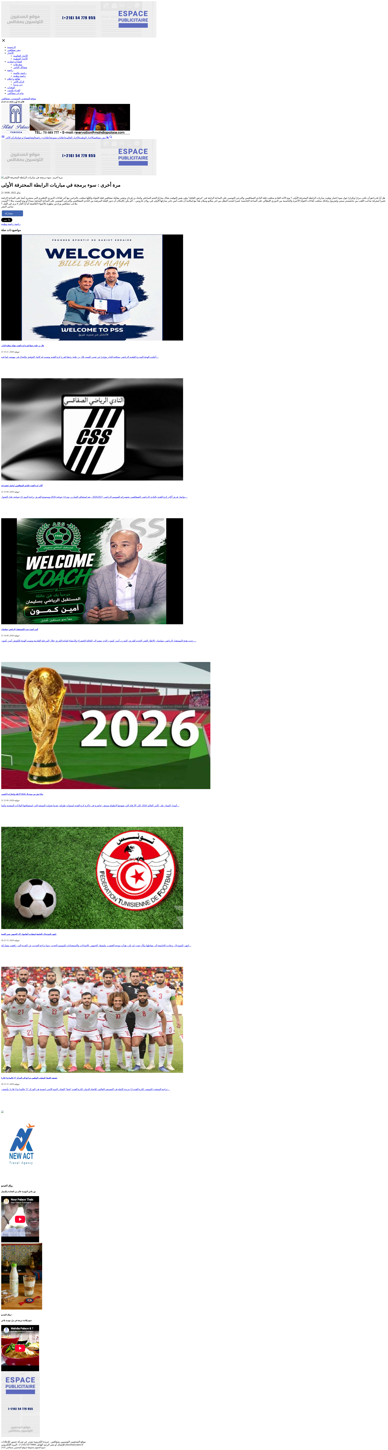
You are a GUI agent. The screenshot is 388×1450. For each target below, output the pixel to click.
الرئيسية (11, 47)
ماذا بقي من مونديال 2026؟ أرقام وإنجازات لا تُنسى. (22, 794)
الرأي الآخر (18, 81)
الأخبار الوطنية (20, 58)
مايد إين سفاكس (15, 93)
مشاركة (9, 213)
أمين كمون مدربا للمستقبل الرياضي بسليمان (19, 629)
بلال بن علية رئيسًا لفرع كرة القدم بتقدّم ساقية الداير (22, 345)
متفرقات (17, 64)
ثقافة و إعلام (13, 79)
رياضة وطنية (19, 76)
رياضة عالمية (20, 73)
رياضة (10, 70)
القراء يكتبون (13, 90)
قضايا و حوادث (14, 61)
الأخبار (10, 53)
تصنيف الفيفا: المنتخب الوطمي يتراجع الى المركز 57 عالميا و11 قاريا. (29, 1078)
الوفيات (11, 87)
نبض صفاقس (14, 50)
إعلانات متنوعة (57, 137)
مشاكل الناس (20, 67)
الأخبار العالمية (20, 56)
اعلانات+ (45, 137)
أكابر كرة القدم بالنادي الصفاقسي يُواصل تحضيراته (22, 485)
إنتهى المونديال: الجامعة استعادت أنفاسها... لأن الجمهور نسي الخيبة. (29, 934)
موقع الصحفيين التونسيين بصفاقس (18, 98)
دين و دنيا (17, 84)
